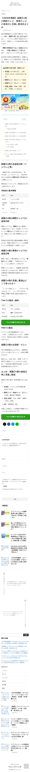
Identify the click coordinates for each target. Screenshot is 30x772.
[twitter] (4, 424)
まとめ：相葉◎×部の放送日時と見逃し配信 (15, 155)
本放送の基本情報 (11, 129)
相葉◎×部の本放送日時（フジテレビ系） (15, 125)
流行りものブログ (15, 764)
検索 (26, 635)
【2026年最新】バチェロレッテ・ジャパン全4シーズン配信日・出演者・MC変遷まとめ (15, 642)
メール (4, 466)
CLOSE (24, 119)
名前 (4, 459)
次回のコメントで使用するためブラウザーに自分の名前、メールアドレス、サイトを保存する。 (14, 481)
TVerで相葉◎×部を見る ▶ (15, 322)
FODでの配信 (10, 147)
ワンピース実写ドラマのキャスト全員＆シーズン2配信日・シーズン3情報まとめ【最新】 (14, 652)
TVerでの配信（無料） (13, 144)
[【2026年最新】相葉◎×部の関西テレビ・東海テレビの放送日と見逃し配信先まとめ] (13, 424)
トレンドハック (15, 5)
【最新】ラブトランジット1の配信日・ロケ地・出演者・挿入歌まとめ (14, 647)
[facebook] (8, 424)
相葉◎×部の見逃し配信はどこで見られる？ (15, 140)
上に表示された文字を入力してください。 (13, 489)
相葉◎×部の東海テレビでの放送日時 (15, 136)
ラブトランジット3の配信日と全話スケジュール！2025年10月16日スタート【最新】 (15, 661)
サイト (4, 472)
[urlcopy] (25, 424)
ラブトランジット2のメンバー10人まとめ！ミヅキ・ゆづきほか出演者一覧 (14, 656)
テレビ (4, 430)
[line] (17, 424)
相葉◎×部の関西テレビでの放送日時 (15, 132)
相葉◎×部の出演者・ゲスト (13, 150)
